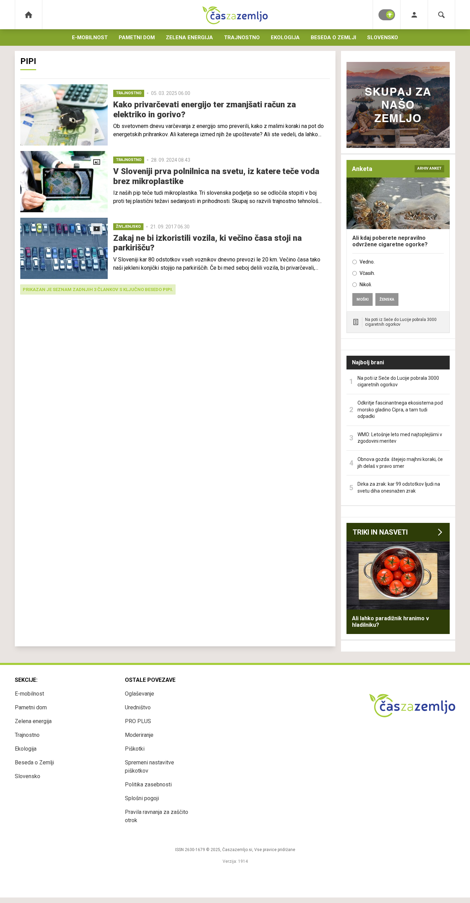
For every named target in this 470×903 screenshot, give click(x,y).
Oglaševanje (139, 693)
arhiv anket (429, 168)
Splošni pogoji (142, 798)
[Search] (441, 14)
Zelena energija (189, 37)
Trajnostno (242, 37)
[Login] (414, 14)
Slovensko (382, 37)
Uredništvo (138, 707)
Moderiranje (139, 735)
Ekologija (285, 37)
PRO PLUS (138, 721)
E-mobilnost (90, 37)
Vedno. (367, 262)
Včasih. (367, 273)
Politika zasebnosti (148, 784)
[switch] (386, 14)
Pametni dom (137, 37)
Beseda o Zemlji (333, 37)
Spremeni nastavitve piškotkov (149, 766)
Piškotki (135, 748)
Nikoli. (366, 284)
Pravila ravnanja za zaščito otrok (156, 816)
